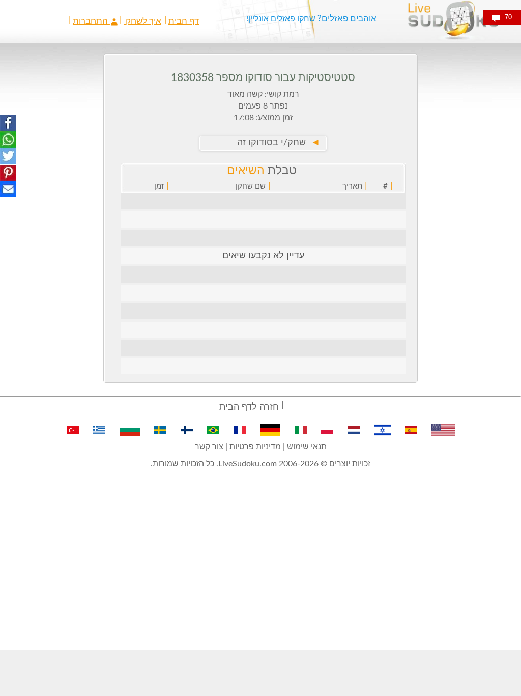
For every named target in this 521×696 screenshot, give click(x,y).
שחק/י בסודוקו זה (278, 142)
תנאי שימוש (307, 447)
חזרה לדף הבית (249, 407)
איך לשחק (142, 21)
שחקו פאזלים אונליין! (280, 19)
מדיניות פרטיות (255, 447)
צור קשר (209, 447)
